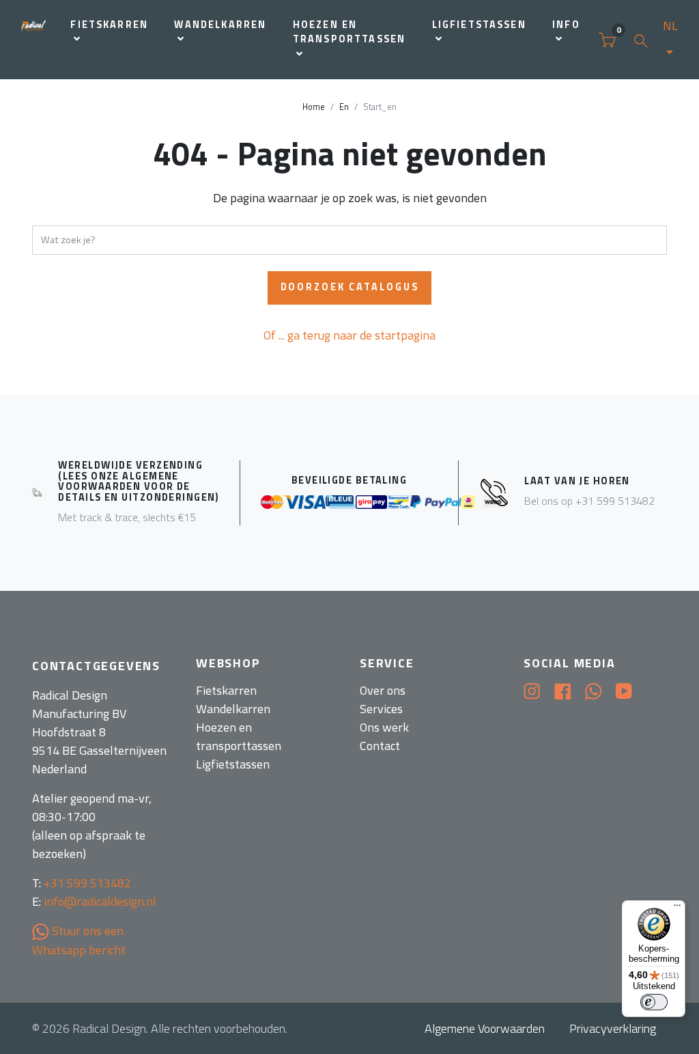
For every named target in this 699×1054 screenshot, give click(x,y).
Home (313, 106)
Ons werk (384, 727)
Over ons (382, 690)
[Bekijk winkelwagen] (607, 40)
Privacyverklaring (612, 1028)
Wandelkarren (220, 24)
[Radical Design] (33, 40)
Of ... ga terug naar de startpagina (349, 335)
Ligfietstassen (479, 24)
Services (381, 708)
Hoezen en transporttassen (349, 32)
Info (566, 24)
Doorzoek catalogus (350, 286)
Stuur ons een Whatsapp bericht (79, 940)
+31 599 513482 (87, 883)
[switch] (654, 1002)
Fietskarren (109, 24)
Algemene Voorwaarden (485, 1028)
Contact (380, 745)
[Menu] (677, 908)
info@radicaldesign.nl (100, 901)
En (344, 106)
